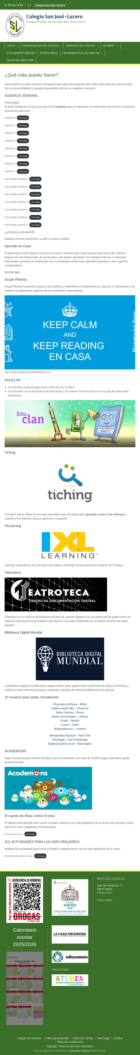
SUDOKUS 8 (10, 117)
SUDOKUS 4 (10, 148)
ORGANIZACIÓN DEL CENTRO (40, 45)
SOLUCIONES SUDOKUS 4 (16, 202)
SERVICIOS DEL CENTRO (80, 45)
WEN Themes (98, 1050)
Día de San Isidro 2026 (20, 60)
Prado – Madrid (70, 720)
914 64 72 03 (15, 5)
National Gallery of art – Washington (70, 743)
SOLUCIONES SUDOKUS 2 (16, 186)
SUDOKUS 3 (10, 156)
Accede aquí (12, 272)
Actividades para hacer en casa (19, 856)
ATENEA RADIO (49, 53)
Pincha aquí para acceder (70, 443)
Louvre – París (70, 724)
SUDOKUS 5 (10, 140)
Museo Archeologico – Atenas (70, 716)
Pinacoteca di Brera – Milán (70, 704)
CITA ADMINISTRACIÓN (21, 53)
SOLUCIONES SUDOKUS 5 (16, 209)
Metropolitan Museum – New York (70, 735)
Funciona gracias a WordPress (50, 1050)
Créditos (118, 1038)
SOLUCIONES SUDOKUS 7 (16, 225)
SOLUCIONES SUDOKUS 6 (16, 217)
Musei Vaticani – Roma (70, 712)
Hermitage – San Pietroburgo (70, 739)
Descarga (23, 117)
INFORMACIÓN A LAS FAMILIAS (81, 53)
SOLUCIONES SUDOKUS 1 (16, 179)
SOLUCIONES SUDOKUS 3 (16, 194)
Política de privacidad (56, 1038)
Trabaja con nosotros (29, 1038)
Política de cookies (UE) (70, 1042)
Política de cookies (83, 1038)
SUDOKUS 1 (10, 171)
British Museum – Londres (70, 728)
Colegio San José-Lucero (50, 5)
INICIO (11, 45)
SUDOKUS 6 (10, 133)
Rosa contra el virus (14, 834)
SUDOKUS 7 (10, 125)
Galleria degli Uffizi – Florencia (70, 708)
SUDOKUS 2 (10, 163)
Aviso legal (103, 1038)
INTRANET (109, 45)
